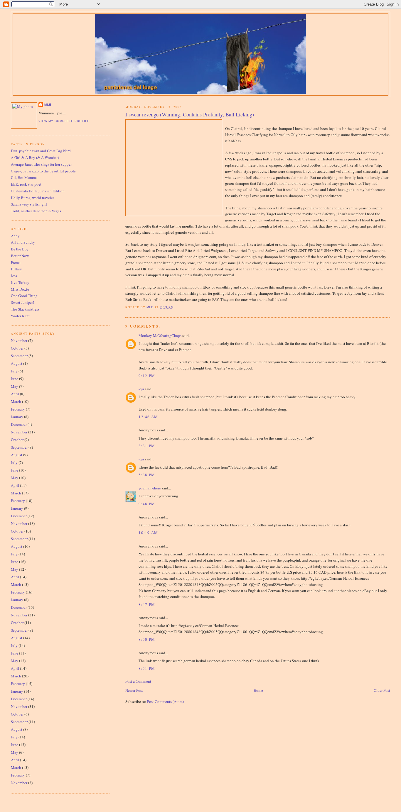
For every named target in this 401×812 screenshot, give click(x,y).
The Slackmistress (25, 309)
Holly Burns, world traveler (32, 197)
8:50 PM (147, 639)
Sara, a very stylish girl (29, 204)
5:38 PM (147, 474)
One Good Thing (24, 295)
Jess (14, 275)
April (15, 393)
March (16, 401)
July (14, 371)
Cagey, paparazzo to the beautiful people (43, 171)
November (19, 340)
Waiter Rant (20, 315)
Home (258, 690)
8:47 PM (147, 604)
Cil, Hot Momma (24, 177)
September (19, 355)
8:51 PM (147, 668)
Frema (16, 262)
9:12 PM (147, 375)
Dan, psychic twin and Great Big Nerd (41, 150)
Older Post (382, 690)
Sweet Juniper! (22, 302)
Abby (15, 235)
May (14, 386)
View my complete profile (64, 121)
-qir (141, 388)
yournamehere (150, 488)
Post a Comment (138, 681)
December (19, 424)
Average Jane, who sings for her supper (41, 164)
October (17, 348)
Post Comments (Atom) (165, 701)
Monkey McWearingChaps (160, 335)
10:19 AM (148, 532)
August (16, 363)
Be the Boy (19, 249)
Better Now (20, 255)
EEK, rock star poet (26, 184)
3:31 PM (147, 445)
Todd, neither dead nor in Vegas (36, 210)
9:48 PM (147, 503)
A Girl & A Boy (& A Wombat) (35, 157)
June (14, 378)
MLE (47, 104)
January (17, 416)
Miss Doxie (20, 289)
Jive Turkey (20, 282)
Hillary (16, 269)
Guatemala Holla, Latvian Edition (38, 191)
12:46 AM (148, 416)
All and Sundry (23, 242)
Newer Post (134, 690)
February (18, 409)
